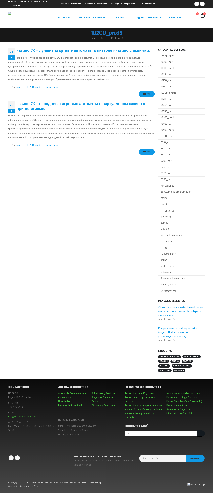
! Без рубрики (168, 55)
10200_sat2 (167, 99)
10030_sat (166, 74)
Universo (169, 210)
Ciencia (164, 204)
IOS (166, 248)
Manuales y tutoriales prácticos (183, 393)
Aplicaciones (167, 185)
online (164, 260)
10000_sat (167, 62)
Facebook (11, 457)
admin (19, 86)
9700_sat (166, 161)
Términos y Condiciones (104, 405)
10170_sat (166, 86)
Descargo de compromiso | (123, 4)
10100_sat (166, 80)
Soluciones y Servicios (92, 17)
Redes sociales (169, 266)
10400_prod (167, 117)
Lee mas (147, 94)
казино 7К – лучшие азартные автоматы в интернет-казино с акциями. (83, 50)
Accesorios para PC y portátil (140, 393)
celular (163, 361)
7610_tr (165, 142)
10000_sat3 (167, 68)
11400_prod (167, 136)
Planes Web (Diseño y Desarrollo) (184, 401)
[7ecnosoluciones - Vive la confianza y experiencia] (29, 17)
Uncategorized (168, 291)
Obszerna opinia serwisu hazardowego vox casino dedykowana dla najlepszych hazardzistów (180, 311)
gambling (166, 216)
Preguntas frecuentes (148, 17)
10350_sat (166, 111)
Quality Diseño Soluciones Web (23, 486)
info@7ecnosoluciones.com (22, 416)
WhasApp (179, 370)
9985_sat (166, 179)
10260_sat (167, 105)
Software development (173, 278)
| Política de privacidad (70, 4)
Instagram (17, 457)
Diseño (175, 361)
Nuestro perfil (168, 253)
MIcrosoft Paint (181, 366)
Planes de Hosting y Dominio (181, 397)
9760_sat (166, 167)
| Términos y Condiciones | (95, 4)
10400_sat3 (167, 130)
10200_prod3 (34, 86)
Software (166, 272)
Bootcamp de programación (176, 191)
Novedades (175, 17)
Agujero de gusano (169, 356)
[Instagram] (202, 4)
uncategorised (168, 284)
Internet (164, 366)
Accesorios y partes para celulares (143, 405)
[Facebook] (196, 4)
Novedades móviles (171, 235)
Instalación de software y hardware (143, 409)
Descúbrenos (64, 17)
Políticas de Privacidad (70, 405)
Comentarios (53, 86)
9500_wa (166, 148)
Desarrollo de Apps (176, 405)
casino (164, 198)
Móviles (165, 229)
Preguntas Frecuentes (103, 397)
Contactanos (148, 4)
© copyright (13, 482)
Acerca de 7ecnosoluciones (73, 393)
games (164, 222)
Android (169, 241)
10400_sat (167, 123)
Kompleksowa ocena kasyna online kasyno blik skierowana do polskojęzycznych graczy (178, 332)
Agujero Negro (191, 356)
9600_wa (166, 154)
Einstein (187, 361)
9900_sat (166, 173)
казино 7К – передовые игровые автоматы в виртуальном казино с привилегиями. (81, 106)
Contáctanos (64, 397)
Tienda (120, 17)
